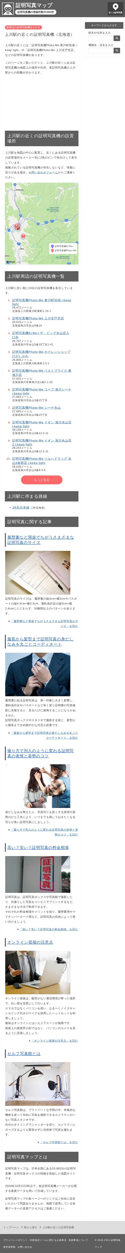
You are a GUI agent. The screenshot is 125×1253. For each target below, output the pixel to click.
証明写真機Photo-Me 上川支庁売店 (38, 318)
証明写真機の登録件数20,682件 (35, 12)
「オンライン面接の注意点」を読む (54, 1040)
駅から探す (30, 1227)
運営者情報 (9, 1247)
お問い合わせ (25, 1247)
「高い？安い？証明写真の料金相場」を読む (49, 929)
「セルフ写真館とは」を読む (59, 1142)
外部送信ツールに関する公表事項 (48, 1240)
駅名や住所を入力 (100, 32)
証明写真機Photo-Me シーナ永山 (36, 407)
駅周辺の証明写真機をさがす (23, 27)
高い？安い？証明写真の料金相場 (38, 847)
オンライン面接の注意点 (30, 942)
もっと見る (41, 480)
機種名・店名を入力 (101, 45)
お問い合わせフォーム (43, 172)
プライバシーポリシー (15, 1240)
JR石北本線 (20, 507)
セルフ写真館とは (24, 1053)
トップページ (11, 1227)
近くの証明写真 (115, 12)
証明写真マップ (34, 5)
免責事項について (78, 1240)
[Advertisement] (41, 101)
